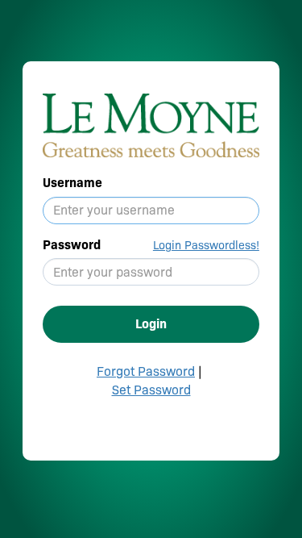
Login (151, 324)
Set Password (151, 390)
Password (72, 244)
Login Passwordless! (206, 245)
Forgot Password (146, 371)
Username (72, 182)
